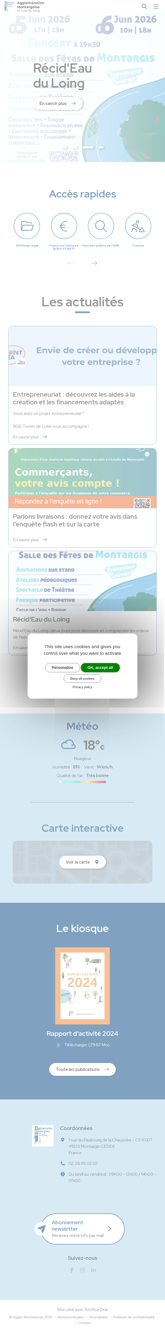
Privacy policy (82, 687)
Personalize (62, 667)
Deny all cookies (82, 678)
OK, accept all (100, 667)
